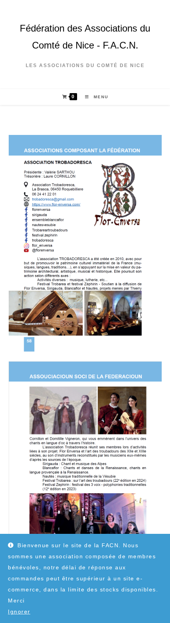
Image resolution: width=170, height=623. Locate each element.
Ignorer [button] (19, 611)
